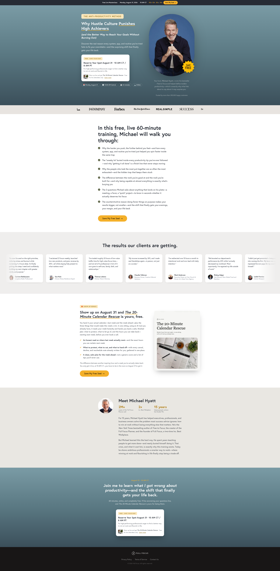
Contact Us (154, 559)
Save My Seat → (170, 2)
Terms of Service (141, 559)
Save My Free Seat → (112, 218)
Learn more (107, 78)
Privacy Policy (126, 559)
